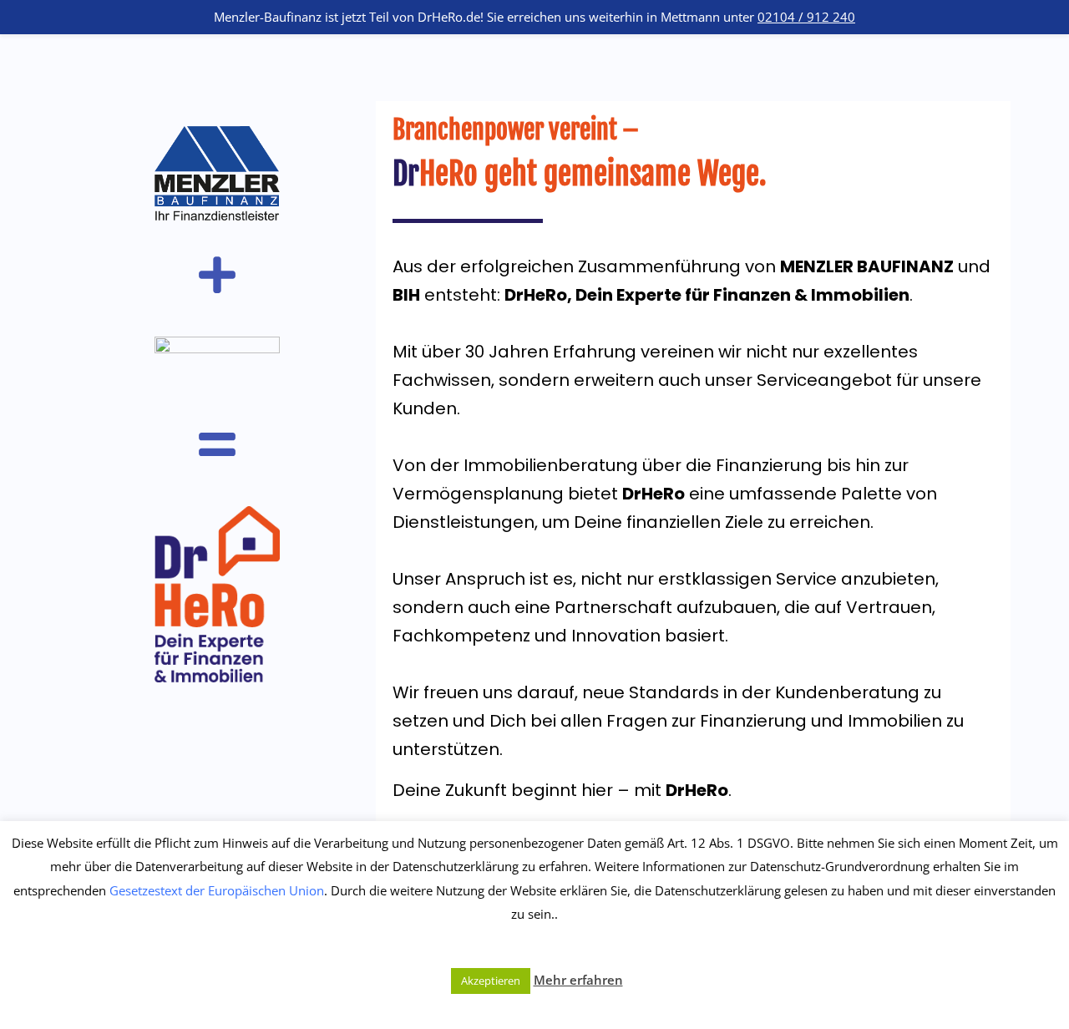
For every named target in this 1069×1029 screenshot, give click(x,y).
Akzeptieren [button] (490, 980)
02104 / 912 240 (806, 16)
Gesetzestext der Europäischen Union (216, 890)
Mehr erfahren (578, 979)
